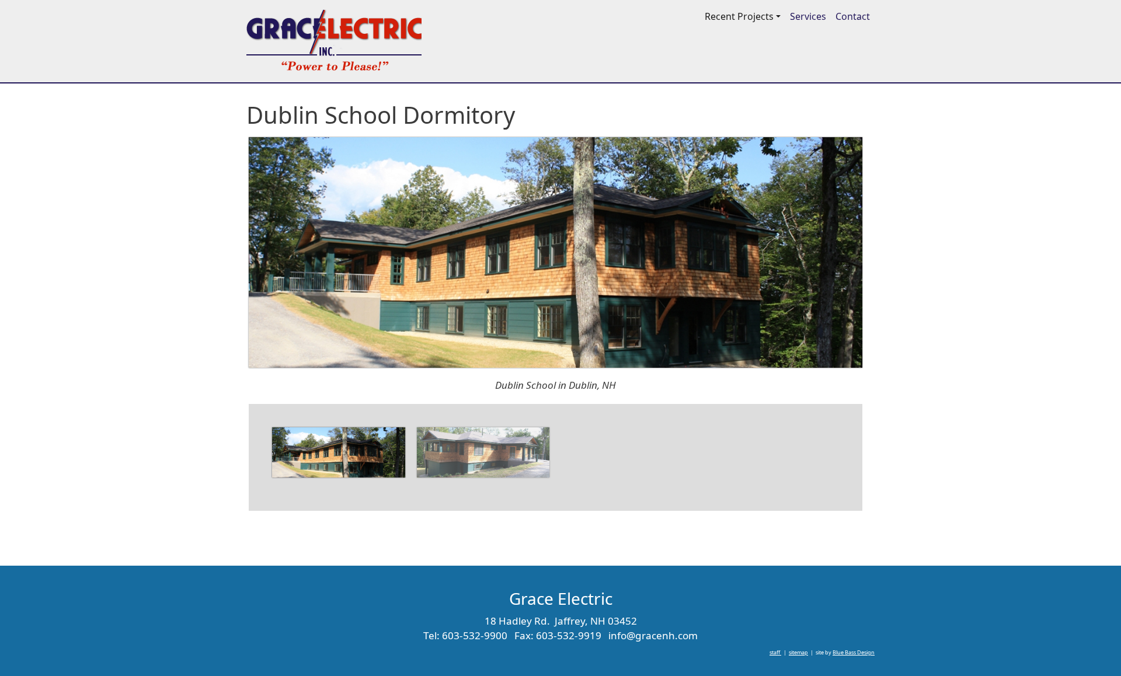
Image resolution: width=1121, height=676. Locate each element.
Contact (852, 16)
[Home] (334, 41)
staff (775, 652)
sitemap (798, 652)
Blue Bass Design (854, 652)
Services (808, 16)
